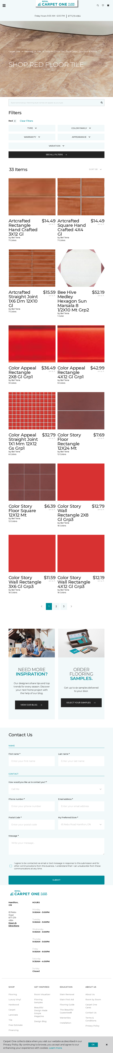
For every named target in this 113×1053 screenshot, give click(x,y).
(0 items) (108, 5)
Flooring (29, 51)
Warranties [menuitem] (65, 1018)
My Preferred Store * (68, 817)
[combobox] (54, 102)
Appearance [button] (79, 137)
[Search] (101, 102)
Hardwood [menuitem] (14, 1004)
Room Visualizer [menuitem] (42, 994)
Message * (13, 836)
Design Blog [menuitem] (40, 1021)
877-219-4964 (74, 16)
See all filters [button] (54, 154)
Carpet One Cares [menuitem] (91, 1006)
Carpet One (14, 51)
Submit (56, 880)
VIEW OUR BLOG (29, 705)
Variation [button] (54, 146)
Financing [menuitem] (13, 1030)
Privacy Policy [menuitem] (92, 1026)
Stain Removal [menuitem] (67, 994)
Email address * (65, 799)
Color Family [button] (79, 128)
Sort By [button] (93, 169)
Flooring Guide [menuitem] (67, 1004)
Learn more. (55, 1048)
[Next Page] (71, 606)
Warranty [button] (30, 137)
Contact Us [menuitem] (90, 1012)
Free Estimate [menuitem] (16, 1025)
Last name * (64, 754)
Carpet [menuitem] (12, 1010)
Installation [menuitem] (65, 1023)
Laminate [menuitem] (13, 1015)
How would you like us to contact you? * (28, 782)
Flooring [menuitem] (13, 994)
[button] (97, 5)
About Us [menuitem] (90, 994)
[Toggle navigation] (4, 5)
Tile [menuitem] (10, 1020)
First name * (14, 754)
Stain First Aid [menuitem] (67, 999)
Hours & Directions (14, 924)
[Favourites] (103, 5)
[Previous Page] (41, 606)
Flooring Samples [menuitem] (38, 1001)
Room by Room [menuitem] (93, 999)
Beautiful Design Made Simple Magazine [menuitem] (40, 1012)
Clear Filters (26, 121)
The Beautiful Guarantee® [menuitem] (66, 1011)
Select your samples (78, 702)
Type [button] (30, 128)
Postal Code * (15, 817)
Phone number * (17, 799)
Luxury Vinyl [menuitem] (15, 999)
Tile (39, 51)
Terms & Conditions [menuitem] (90, 1019)
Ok (93, 1044)
